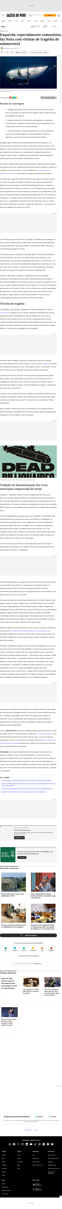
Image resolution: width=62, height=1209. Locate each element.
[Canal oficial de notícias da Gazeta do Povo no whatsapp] (10, 1144)
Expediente (50, 1161)
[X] (18, 1144)
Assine (3, 1183)
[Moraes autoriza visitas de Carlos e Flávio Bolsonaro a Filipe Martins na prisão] (9, 1012)
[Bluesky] (52, 1144)
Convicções (20, 1161)
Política (36, 21)
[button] (28, 964)
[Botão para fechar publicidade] (61, 1197)
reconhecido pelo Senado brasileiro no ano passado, (28, 631)
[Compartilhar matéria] (7, 52)
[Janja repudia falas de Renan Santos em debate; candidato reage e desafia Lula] (43, 882)
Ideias (48, 21)
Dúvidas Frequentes (6, 1190)
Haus (34, 1155)
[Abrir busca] (29, 15)
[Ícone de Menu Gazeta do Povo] (3, 15)
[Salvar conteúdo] (11, 52)
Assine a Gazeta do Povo (54, 1168)
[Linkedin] (27, 1144)
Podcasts (4, 1172)
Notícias (3, 21)
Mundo (3, 1161)
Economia (55, 21)
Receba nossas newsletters (51, 1172)
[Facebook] (14, 1144)
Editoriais (29, 21)
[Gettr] (48, 1144)
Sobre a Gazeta (51, 1155)
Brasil (3, 1158)
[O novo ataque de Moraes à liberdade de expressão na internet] (31, 982)
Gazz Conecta (36, 1161)
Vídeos (3, 1175)
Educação (4, 1168)
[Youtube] (31, 1144)
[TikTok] (35, 1144)
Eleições (42, 21)
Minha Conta (5, 1187)
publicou (46, 364)
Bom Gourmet (36, 1158)
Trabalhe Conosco (52, 1165)
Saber (22, 21)
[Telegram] (43, 1144)
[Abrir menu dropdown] (60, 27)
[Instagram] (22, 1144)
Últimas (10, 21)
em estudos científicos (44, 734)
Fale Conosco (5, 1194)
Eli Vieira (7, 48)
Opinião (19, 1158)
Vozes (16, 21)
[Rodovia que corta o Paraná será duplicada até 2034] (13, 882)
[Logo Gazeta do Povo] (16, 15)
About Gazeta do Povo (53, 1158)
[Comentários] (2, 52)
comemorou (4, 313)
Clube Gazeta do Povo (38, 1165)
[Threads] (39, 1144)
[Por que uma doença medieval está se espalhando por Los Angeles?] (13, 913)
